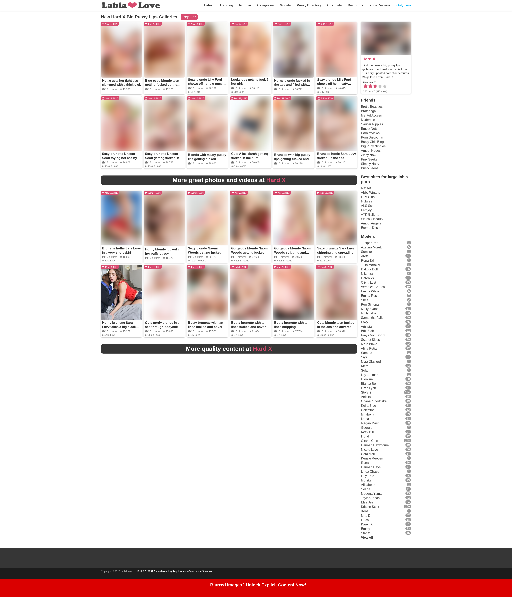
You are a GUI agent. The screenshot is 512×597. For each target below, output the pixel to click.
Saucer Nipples (372, 124)
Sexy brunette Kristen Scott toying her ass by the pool (119, 158)
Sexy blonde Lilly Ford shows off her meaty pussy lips (334, 84)
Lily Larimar (369, 375)
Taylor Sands (370, 498)
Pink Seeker (369, 159)
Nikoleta (367, 273)
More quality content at (229, 348)
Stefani (366, 392)
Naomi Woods (198, 260)
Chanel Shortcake (374, 401)
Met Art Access (371, 115)
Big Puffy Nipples (373, 146)
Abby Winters (370, 192)
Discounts (355, 5)
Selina (365, 489)
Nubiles (366, 201)
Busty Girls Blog (372, 142)
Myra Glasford (371, 361)
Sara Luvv (325, 166)
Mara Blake (369, 344)
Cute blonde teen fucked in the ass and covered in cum (336, 327)
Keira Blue (368, 405)
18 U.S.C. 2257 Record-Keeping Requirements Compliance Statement (175, 571)
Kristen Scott (111, 166)
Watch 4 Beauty (372, 219)
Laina (365, 419)
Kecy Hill (367, 432)
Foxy (364, 322)
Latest (209, 5)
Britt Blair (367, 331)
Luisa (365, 520)
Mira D (365, 515)
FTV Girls (368, 197)
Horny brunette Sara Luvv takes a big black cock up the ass (119, 327)
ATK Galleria (370, 214)
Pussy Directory (309, 5)
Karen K (367, 524)
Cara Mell (368, 454)
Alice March (239, 166)
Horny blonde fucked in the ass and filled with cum (292, 85)
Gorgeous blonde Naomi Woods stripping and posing (292, 252)
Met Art (366, 188)
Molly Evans (369, 309)
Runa (365, 462)
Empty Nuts (369, 128)
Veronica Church (373, 287)
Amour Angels (371, 223)
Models (285, 5)
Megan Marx (370, 423)
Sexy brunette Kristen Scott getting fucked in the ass (162, 158)
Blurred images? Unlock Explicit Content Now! (258, 584)
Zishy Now (368, 155)
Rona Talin (368, 260)
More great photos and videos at (229, 180)
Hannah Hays (371, 467)
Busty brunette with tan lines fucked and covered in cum (207, 327)
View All (367, 537)
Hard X (368, 59)
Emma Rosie (370, 295)
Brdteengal (369, 111)
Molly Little (368, 313)
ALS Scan (368, 205)
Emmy (365, 528)
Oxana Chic (369, 441)
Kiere (365, 366)
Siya (364, 357)
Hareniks (367, 278)
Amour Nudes (371, 150)
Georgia (366, 427)
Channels (334, 5)
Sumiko (366, 251)
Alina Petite (369, 348)
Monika (366, 480)
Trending (226, 5)
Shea (365, 300)
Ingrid (365, 436)
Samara (366, 353)
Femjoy (366, 210)
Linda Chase (370, 471)
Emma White (370, 291)
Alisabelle (368, 484)
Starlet (365, 533)
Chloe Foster (154, 335)
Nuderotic (368, 120)
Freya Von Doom (373, 335)
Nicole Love (369, 449)
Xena (365, 511)
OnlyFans (403, 5)
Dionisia (367, 379)
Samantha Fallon (373, 317)
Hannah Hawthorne (375, 445)
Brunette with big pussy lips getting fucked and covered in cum (292, 159)
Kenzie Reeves (372, 458)
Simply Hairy (370, 163)
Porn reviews (370, 133)
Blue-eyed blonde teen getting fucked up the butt (162, 85)
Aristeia (366, 326)
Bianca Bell (369, 383)
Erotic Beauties (372, 106)
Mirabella (367, 414)
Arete (365, 256)
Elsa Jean (239, 92)
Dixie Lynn (368, 388)
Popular (245, 5)
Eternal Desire (371, 227)
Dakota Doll (369, 269)
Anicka (366, 397)
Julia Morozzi (370, 265)
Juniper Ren (369, 243)
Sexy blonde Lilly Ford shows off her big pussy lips (206, 84)
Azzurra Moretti (371, 247)
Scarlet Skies (370, 339)
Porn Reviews (379, 5)
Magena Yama (371, 493)
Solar (365, 370)
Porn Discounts (372, 137)
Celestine (368, 410)
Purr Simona (370, 304)
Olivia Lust (368, 282)
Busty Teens (369, 168)
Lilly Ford (195, 92)
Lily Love (195, 335)
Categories (265, 5)
